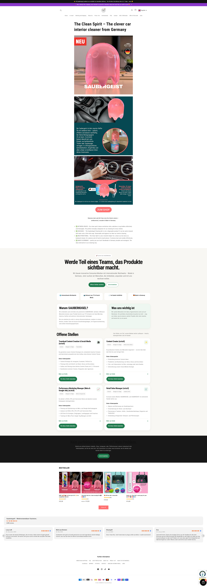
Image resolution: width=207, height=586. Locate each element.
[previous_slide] (3, 535)
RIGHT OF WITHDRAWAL (123, 560)
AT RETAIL (97, 563)
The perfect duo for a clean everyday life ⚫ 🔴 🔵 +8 (92, 496)
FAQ (90, 560)
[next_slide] (203, 535)
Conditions (84, 563)
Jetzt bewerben (112, 284)
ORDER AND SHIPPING (81, 560)
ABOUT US (105, 560)
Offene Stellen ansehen (97, 284)
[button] (61, 10)
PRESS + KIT (113, 560)
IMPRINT (91, 563)
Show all (103, 507)
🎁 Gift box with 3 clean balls (110, 495)
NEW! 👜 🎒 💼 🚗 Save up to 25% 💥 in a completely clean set (69, 496)
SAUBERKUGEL (101, 582)
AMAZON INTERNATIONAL (114, 563)
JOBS (123, 563)
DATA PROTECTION (97, 560)
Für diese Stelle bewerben (67, 379)
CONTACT (103, 563)
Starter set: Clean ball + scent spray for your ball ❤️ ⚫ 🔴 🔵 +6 (136, 496)
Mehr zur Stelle (63, 374)
